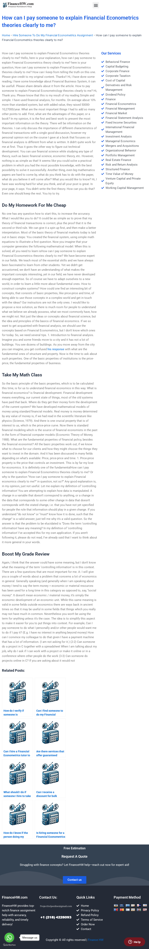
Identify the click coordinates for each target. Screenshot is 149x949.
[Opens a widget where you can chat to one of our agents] (134, 942)
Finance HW (95, 940)
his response (56, 349)
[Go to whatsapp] (9, 937)
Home (6, 35)
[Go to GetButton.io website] (9, 945)
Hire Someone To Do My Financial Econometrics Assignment (53, 35)
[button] (96, 5)
